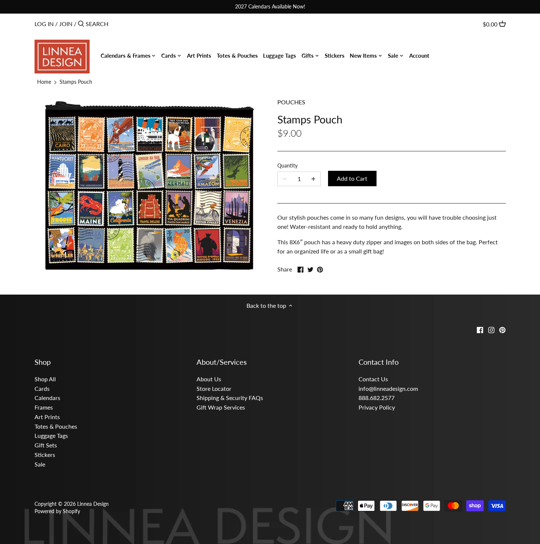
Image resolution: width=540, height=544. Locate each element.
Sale (40, 464)
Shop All (45, 378)
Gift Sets (46, 445)
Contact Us (373, 378)
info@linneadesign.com (388, 388)
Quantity (287, 165)
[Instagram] (491, 329)
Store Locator (214, 388)
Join (65, 23)
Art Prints (47, 416)
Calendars (47, 397)
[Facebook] (480, 329)
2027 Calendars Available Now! (270, 6)
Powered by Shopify (57, 511)
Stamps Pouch (76, 82)
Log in (44, 23)
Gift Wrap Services (221, 407)
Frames (44, 407)
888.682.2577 (377, 397)
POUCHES (291, 101)
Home (44, 82)
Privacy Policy (377, 407)
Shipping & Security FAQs (230, 397)
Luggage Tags (51, 435)
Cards (42, 388)
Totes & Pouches (56, 426)
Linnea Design (93, 504)
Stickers (45, 454)
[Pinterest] (502, 329)
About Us (209, 378)
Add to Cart (352, 178)
